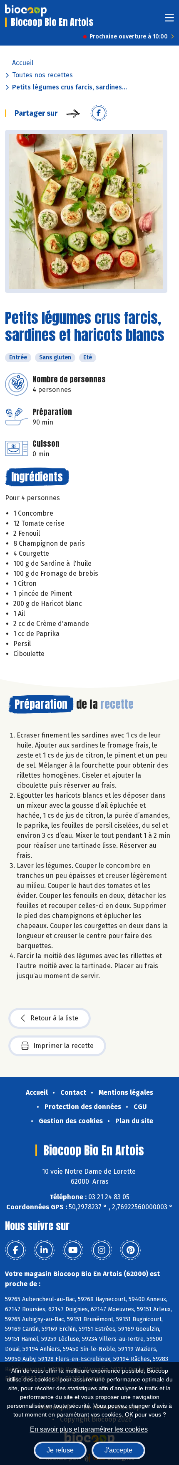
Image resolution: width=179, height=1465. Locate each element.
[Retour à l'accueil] (26, 10)
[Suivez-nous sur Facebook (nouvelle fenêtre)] (15, 1250)
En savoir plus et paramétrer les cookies (89, 1429)
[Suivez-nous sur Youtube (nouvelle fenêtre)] (72, 1250)
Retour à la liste (54, 1018)
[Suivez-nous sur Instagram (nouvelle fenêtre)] (101, 1250)
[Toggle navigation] (169, 20)
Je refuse (60, 1450)
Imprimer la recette (63, 1046)
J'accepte (118, 1450)
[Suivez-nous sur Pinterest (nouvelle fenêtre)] (130, 1250)
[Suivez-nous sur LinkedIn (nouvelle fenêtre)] (44, 1250)
